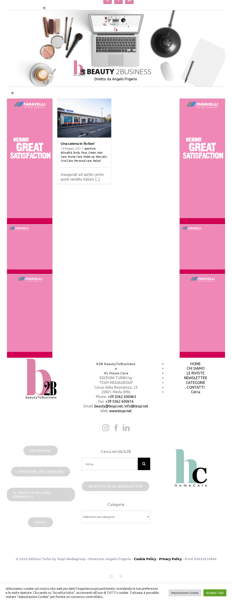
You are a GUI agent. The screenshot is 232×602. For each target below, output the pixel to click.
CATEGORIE (195, 383)
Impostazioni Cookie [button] (184, 592)
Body (76, 152)
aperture (90, 148)
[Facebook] (116, 427)
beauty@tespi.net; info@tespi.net (121, 406)
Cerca (195, 392)
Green (92, 152)
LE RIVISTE (196, 373)
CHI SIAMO (196, 368)
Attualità (66, 152)
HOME (195, 364)
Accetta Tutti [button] (215, 592)
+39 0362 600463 (122, 397)
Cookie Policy (145, 559)
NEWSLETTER (195, 378)
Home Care (75, 156)
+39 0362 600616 (119, 401)
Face (84, 152)
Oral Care (67, 160)
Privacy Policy (170, 559)
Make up (89, 156)
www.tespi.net (120, 411)
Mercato (101, 156)
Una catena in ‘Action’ (78, 143)
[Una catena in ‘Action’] (84, 118)
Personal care (83, 160)
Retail (97, 160)
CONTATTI (196, 387)
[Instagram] (105, 427)
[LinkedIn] (126, 427)
